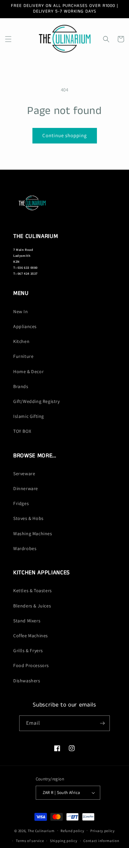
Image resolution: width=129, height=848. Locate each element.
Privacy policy (102, 830)
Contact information (101, 840)
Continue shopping (64, 135)
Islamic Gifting (28, 416)
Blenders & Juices (32, 606)
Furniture (23, 356)
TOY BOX (22, 431)
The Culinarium (41, 830)
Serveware (24, 474)
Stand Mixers (26, 621)
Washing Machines (32, 534)
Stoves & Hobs (28, 518)
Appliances (25, 326)
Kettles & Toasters (32, 591)
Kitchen (21, 341)
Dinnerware (25, 488)
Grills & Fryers (28, 650)
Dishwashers (26, 681)
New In (20, 311)
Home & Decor (28, 371)
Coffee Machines (30, 636)
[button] (8, 39)
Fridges (21, 503)
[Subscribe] (102, 723)
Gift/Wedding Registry (36, 401)
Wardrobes (24, 548)
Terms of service (30, 840)
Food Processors (31, 665)
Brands (20, 386)
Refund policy (72, 830)
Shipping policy (63, 840)
